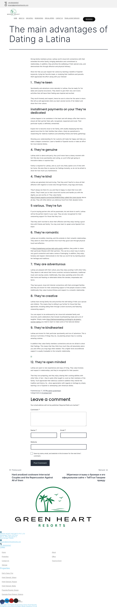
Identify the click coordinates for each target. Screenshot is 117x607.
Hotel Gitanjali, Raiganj (9, 582)
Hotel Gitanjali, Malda (9, 586)
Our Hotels (29, 18)
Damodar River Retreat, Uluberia (12, 594)
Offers (54, 556)
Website (34, 442)
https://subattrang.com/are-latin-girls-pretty (47, 248)
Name (34, 430)
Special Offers (49, 18)
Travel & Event (56, 561)
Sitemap (4, 565)
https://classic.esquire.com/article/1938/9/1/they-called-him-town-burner (56, 197)
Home (15, 18)
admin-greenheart (54, 391)
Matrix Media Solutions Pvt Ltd (27, 606)
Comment (35, 409)
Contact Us (59, 18)
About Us (21, 18)
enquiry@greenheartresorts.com (10, 542)
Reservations (39, 18)
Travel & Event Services (71, 18)
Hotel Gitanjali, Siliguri (9, 577)
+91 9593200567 (5, 545)
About (54, 552)
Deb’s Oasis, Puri (7, 573)
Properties (5, 556)
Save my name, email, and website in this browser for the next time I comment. (57, 454)
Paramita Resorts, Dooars (10, 590)
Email (63, 430)
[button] (89, 19)
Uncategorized (46, 393)
